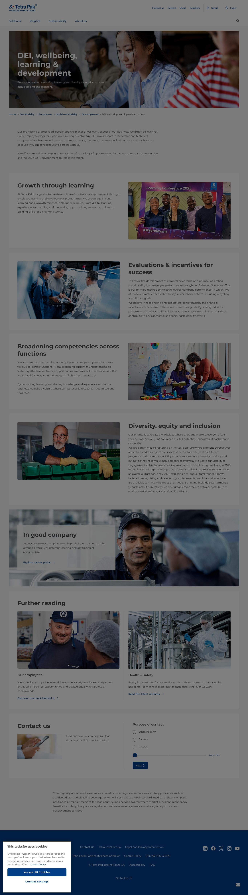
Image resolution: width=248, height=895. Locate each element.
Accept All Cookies (37, 872)
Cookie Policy (38, 864)
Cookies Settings (37, 881)
